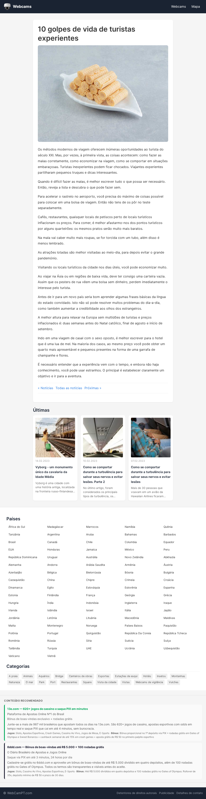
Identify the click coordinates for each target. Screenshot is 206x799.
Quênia (168, 526)
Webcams (178, 6)
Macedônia (132, 618)
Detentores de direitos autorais (137, 793)
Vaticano (14, 656)
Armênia (130, 564)
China (51, 579)
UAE (89, 648)
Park (41, 682)
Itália (128, 610)
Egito (50, 587)
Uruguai (52, 557)
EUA (11, 549)
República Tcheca (175, 633)
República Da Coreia (138, 633)
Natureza (14, 682)
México (129, 549)
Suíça (167, 640)
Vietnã (51, 656)
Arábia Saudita (95, 564)
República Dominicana (22, 557)
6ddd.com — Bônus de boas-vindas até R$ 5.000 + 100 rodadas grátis (55, 747)
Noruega (91, 625)
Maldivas (169, 618)
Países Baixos (133, 625)
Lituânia (91, 618)
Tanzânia (14, 534)
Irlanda (12, 610)
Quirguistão (93, 633)
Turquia (52, 648)
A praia (13, 676)
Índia (50, 602)
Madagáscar (55, 526)
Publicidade (166, 793)
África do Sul (16, 526)
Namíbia (130, 526)
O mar (29, 682)
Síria (89, 640)
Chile (89, 542)
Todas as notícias (69, 388)
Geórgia (130, 595)
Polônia (13, 633)
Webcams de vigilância (149, 682)
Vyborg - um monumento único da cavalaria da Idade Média (54, 472)
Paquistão (170, 625)
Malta (12, 625)
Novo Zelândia (134, 557)
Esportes (103, 676)
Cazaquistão (16, 579)
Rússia (51, 640)
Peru (167, 549)
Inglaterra (131, 602)
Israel (89, 610)
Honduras (53, 549)
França (90, 595)
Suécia (129, 640)
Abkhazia (169, 557)
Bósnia (129, 572)
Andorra (52, 564)
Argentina (53, 534)
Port (53, 682)
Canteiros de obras (80, 676)
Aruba (90, 534)
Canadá (52, 542)
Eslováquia (93, 587)
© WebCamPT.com (17, 793)
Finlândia (53, 595)
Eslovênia (131, 587)
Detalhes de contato (189, 793)
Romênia (14, 640)
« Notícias (45, 388)
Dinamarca (15, 587)
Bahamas (131, 534)
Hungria (13, 602)
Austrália (91, 557)
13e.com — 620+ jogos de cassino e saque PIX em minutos (47, 708)
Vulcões (173, 682)
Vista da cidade (106, 682)
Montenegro (55, 625)
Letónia (52, 618)
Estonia (13, 595)
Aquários (44, 676)
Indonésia (92, 602)
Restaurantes (69, 682)
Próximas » (92, 388)
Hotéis (147, 676)
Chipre (90, 579)
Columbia (131, 542)
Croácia (169, 579)
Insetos (161, 676)
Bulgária (169, 572)
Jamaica (91, 549)
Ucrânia (130, 648)
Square (87, 682)
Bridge (59, 676)
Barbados (170, 534)
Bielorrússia (93, 572)
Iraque (168, 602)
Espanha (169, 587)
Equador (169, 542)
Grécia (168, 595)
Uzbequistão (172, 648)
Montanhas (178, 676)
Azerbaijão (15, 572)
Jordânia (14, 618)
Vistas (126, 682)
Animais (28, 676)
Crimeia (130, 579)
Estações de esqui (126, 676)
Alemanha (14, 564)
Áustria (168, 564)
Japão (167, 610)
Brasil (11, 542)
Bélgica (52, 572)
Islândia (52, 610)
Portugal (52, 633)
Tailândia (14, 648)
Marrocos (92, 526)
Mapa (196, 6)
